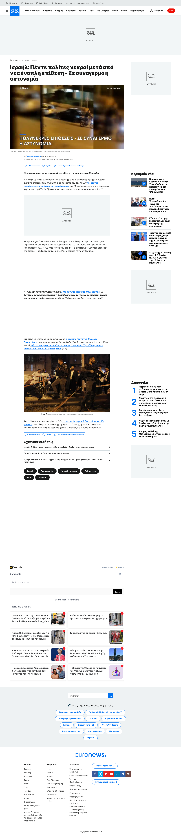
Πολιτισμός (103, 10)
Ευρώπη (47, 10)
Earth (115, 10)
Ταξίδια (82, 10)
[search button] (94, 3)
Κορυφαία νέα (142, 174)
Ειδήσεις (17, 60)
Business (70, 10)
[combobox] (107, 3)
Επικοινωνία (74, 793)
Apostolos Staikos (34, 156)
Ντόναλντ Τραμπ (110, 725)
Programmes (29, 802)
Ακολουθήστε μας (55, 783)
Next (92, 10)
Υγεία (124, 10)
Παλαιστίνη (90, 471)
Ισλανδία (93, 718)
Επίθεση (42, 477)
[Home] (11, 60)
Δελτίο (50, 772)
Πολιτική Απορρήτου (78, 789)
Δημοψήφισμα (95, 731)
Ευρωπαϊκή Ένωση (114, 718)
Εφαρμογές (52, 787)
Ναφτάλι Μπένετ (69, 471)
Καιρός (50, 776)
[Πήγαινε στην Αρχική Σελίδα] (14, 11)
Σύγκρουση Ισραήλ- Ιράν (70, 712)
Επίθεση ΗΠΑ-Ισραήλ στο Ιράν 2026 (105, 712)
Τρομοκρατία (47, 471)
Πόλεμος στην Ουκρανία (69, 718)
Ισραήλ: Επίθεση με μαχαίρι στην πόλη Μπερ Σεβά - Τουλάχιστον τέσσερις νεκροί (59, 447)
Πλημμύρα (114, 731)
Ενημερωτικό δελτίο (105, 782)
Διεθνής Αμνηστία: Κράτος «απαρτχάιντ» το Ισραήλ (46, 453)
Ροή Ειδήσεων (32, 10)
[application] (67, 117)
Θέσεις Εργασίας (77, 796)
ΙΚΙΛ (29, 477)
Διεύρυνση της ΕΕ (86, 725)
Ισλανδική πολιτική (71, 731)
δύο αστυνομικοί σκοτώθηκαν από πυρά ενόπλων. (57, 345)
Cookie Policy (75, 785)
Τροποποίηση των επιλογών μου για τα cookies (78, 813)
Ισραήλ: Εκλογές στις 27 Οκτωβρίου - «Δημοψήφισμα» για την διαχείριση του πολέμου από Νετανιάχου (63, 460)
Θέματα (27, 764)
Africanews (51, 794)
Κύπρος (66, 725)
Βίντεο (27, 798)
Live (171, 10)
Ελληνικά (11, 3)
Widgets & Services (55, 791)
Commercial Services (78, 775)
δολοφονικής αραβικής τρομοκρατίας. (80, 291)
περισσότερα (75, 764)
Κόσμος (59, 10)
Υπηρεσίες (51, 764)
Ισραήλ (34, 60)
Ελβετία (90, 737)
